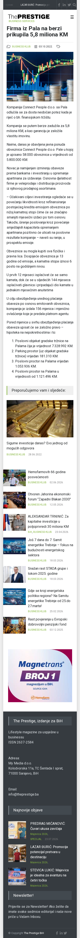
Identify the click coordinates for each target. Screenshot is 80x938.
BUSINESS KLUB (21, 46)
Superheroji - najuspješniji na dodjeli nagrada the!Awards (39, 445)
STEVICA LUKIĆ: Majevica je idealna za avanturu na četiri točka (49, 875)
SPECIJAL (36, 839)
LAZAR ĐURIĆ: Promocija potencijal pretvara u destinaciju (49, 852)
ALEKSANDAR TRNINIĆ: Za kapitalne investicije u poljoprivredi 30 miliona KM (48, 521)
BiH (30, 531)
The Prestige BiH (34, 933)
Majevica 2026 (39, 834)
